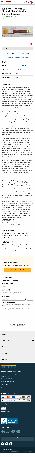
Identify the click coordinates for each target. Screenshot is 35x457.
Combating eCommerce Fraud (9, 404)
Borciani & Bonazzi (21, 65)
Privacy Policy (11, 449)
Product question (8, 302)
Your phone (6, 296)
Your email (6, 290)
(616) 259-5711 (7, 377)
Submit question (17, 325)
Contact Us (4, 388)
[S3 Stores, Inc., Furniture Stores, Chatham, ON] (9, 421)
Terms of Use (4, 449)
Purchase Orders (5, 411)
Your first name (7, 283)
